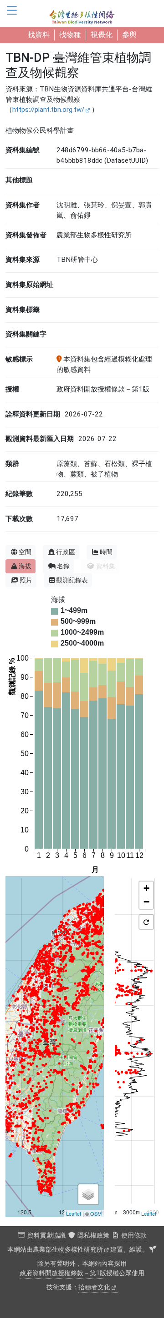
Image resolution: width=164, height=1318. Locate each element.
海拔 (25, 566)
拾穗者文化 (94, 1287)
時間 (106, 552)
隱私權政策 (93, 1235)
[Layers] (88, 1194)
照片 (26, 580)
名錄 (63, 566)
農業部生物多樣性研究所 (68, 1249)
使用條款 (134, 1235)
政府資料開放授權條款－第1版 (63, 1273)
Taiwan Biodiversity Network (82, 13)
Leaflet (73, 1213)
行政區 (65, 552)
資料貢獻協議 (46, 1235)
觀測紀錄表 (72, 580)
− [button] (146, 901)
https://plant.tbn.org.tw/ (48, 109)
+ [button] (146, 888)
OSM (96, 1213)
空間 (25, 552)
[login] (153, 1250)
